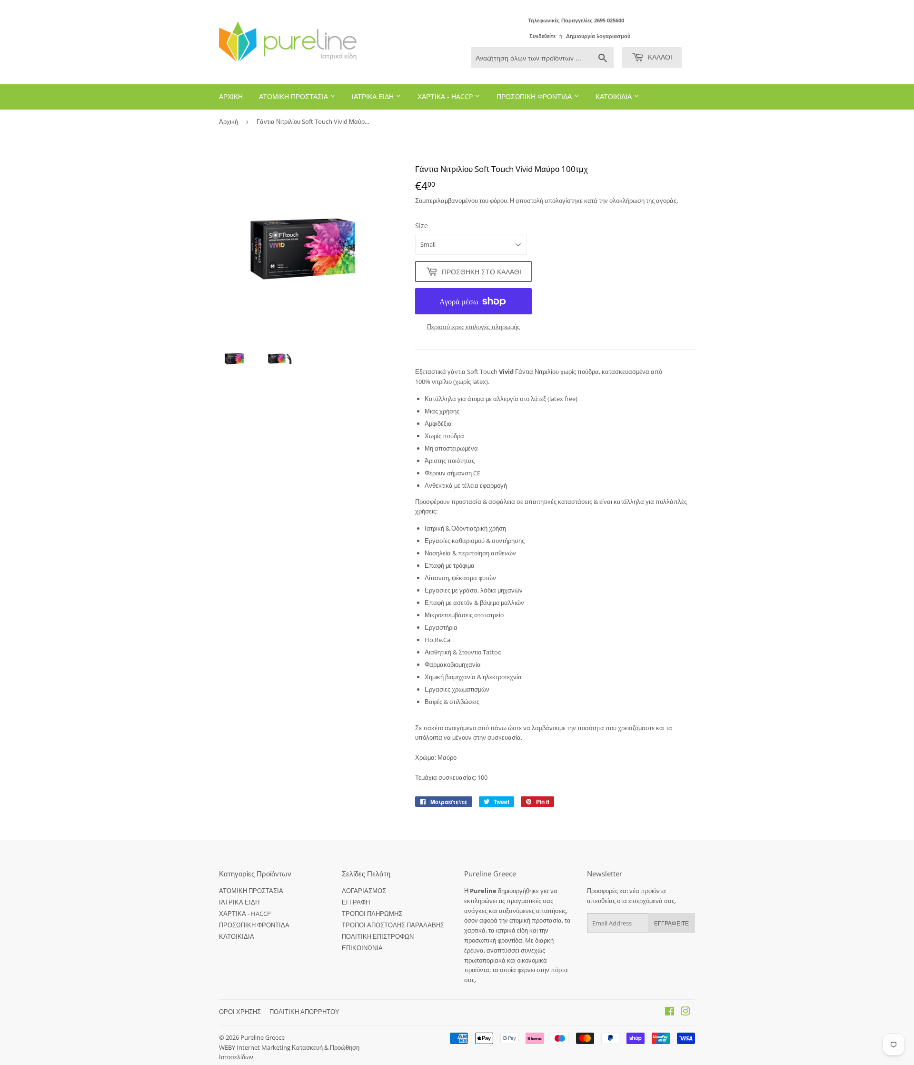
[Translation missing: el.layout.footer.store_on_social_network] (670, 1012)
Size (421, 225)
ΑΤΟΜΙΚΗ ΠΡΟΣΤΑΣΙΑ (294, 96)
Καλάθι (659, 56)
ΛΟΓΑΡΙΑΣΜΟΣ (364, 890)
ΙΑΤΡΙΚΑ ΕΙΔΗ (374, 96)
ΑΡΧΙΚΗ (231, 96)
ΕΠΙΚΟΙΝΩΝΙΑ (362, 948)
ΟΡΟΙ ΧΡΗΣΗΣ (240, 1011)
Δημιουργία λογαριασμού (598, 36)
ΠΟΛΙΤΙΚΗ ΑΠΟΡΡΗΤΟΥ (304, 1011)
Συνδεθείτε (542, 36)
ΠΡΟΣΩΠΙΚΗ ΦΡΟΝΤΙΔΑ (535, 96)
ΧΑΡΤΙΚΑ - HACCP (446, 96)
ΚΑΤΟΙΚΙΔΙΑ (615, 96)
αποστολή (530, 200)
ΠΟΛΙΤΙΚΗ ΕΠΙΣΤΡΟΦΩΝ (378, 936)
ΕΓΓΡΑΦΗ (356, 902)
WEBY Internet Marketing (255, 1047)
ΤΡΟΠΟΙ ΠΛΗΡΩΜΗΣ (372, 913)
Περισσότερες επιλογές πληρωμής (473, 326)
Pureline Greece (262, 1037)
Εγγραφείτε (671, 923)
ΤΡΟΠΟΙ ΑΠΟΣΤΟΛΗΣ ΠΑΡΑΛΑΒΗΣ (393, 925)
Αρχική (228, 121)
